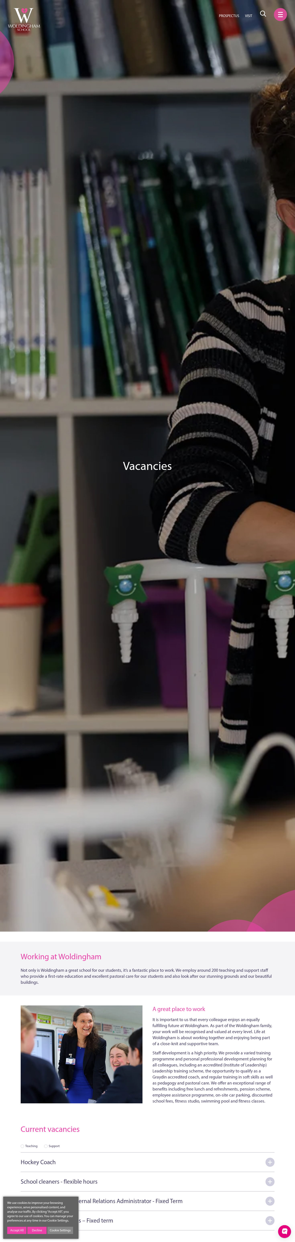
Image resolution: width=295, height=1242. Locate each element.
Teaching (31, 1146)
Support (54, 1146)
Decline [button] (37, 1230)
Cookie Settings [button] (60, 1230)
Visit (248, 16)
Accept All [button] (17, 1230)
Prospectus (229, 16)
